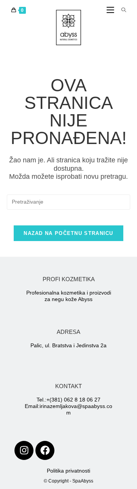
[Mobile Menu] (111, 10)
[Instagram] (23, 450)
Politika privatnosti (68, 471)
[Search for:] (121, 10)
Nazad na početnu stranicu (68, 233)
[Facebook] (44, 450)
